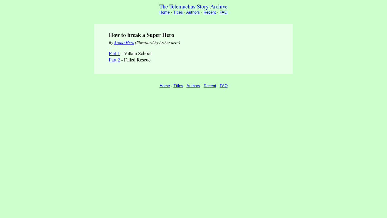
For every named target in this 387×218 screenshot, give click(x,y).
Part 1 (114, 53)
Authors (193, 12)
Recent (209, 12)
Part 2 (114, 59)
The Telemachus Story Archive (193, 6)
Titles (178, 12)
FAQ (223, 12)
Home (164, 12)
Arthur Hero (124, 42)
